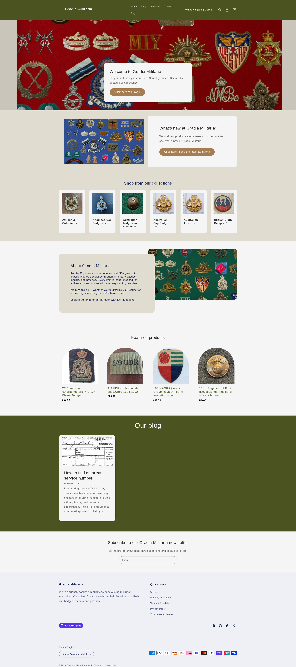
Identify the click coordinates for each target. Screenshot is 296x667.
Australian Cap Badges (161, 221)
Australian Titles (191, 221)
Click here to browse (127, 92)
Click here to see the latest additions (187, 151)
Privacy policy (111, 665)
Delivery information (161, 597)
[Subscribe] (173, 560)
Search (154, 592)
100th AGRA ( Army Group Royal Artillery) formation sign (168, 392)
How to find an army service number (82, 475)
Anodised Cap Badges (102, 221)
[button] (219, 9)
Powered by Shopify (91, 665)
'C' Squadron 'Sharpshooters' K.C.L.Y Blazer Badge (78, 392)
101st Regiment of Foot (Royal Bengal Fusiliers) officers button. (215, 392)
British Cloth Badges (223, 221)
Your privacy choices (161, 614)
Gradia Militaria (74, 665)
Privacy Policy (158, 609)
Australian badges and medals (131, 223)
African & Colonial (68, 221)
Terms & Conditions (161, 603)
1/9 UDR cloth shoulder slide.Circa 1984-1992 (124, 390)
